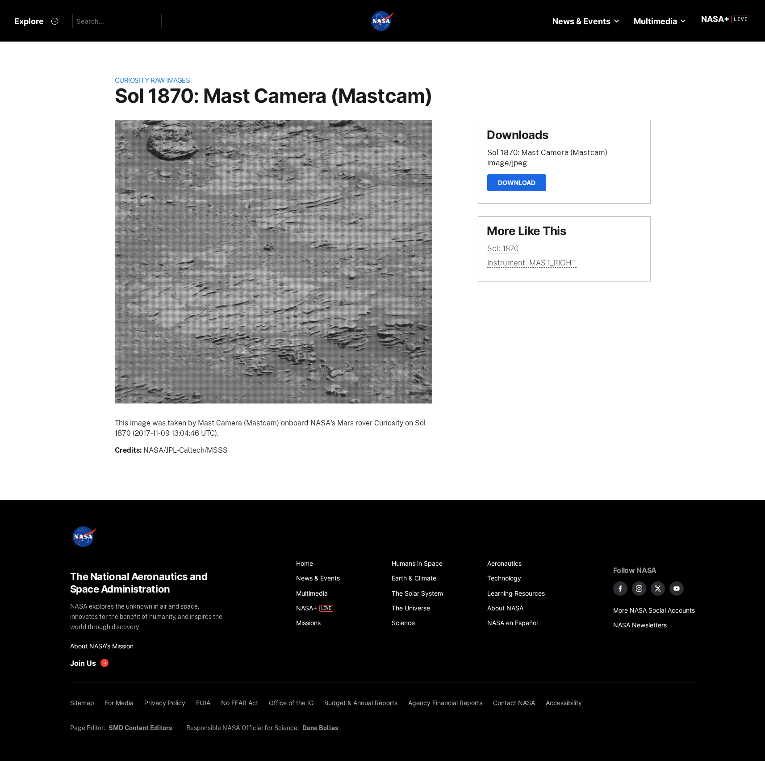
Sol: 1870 (502, 248)
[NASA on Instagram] (639, 588)
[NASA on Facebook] (620, 588)
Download (516, 182)
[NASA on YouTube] (676, 588)
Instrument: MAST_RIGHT (532, 262)
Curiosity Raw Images (152, 80)
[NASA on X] (658, 588)
